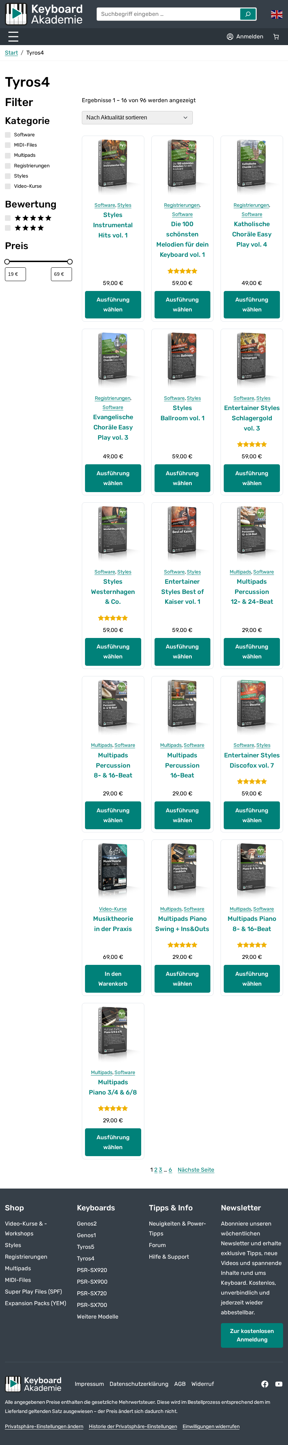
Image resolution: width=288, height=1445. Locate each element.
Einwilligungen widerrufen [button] (211, 1427)
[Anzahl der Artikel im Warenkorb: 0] (276, 37)
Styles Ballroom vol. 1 (182, 413)
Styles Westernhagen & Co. (113, 592)
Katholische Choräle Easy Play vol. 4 (251, 234)
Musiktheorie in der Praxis (113, 924)
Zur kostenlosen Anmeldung (252, 1335)
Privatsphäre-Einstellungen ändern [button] (44, 1427)
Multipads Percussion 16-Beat (182, 765)
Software (104, 205)
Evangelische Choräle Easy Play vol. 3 (113, 427)
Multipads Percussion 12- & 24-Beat (252, 592)
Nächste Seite (196, 1169)
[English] (277, 14)
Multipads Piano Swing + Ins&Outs (182, 924)
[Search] (248, 14)
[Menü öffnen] (13, 36)
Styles (124, 205)
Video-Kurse (113, 909)
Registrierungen (181, 205)
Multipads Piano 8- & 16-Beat (252, 924)
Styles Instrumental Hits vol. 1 (113, 225)
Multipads (240, 572)
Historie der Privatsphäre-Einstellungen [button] (133, 1427)
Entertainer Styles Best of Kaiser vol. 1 (182, 592)
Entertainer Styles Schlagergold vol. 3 (252, 418)
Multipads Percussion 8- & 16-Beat (113, 765)
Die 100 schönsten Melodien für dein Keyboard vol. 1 (182, 239)
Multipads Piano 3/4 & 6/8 (113, 1087)
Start (11, 52)
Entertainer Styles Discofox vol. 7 (252, 760)
